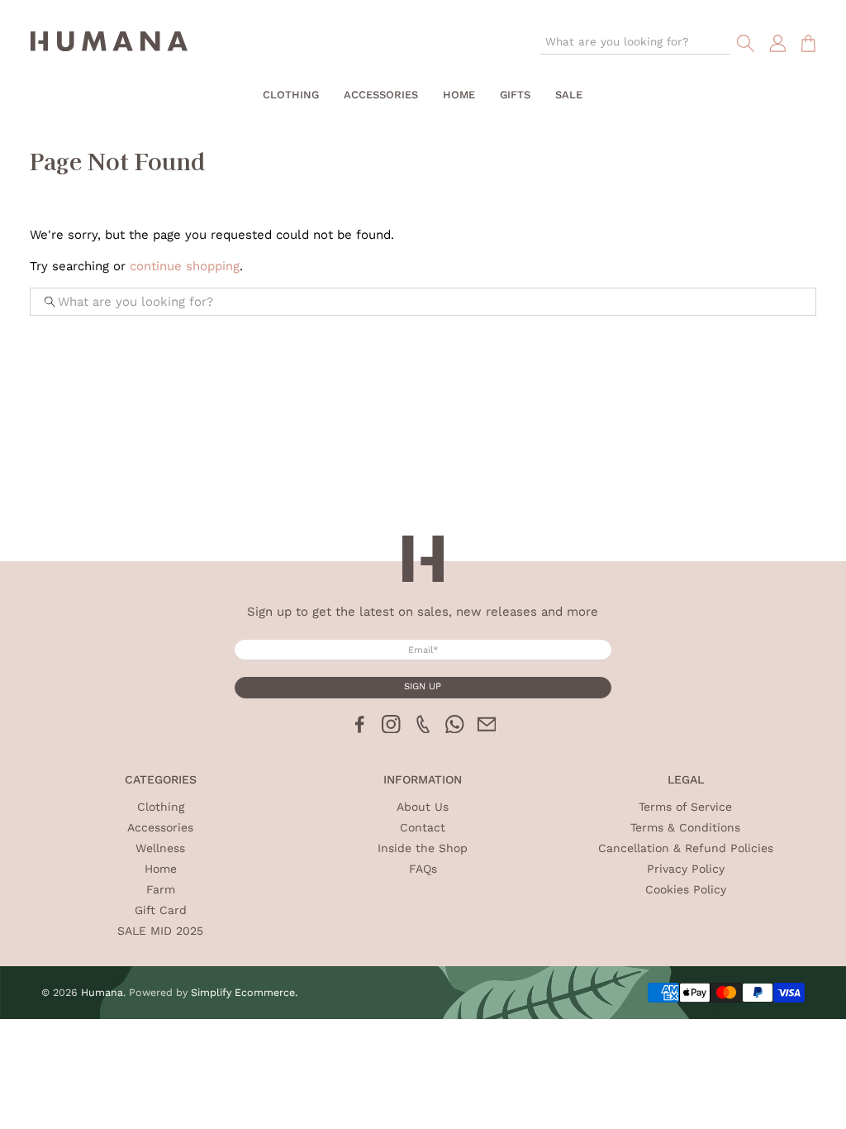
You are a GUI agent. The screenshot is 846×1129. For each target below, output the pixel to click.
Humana (102, 992)
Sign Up (422, 686)
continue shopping (185, 266)
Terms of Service (685, 806)
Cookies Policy (685, 889)
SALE (568, 94)
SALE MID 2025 (160, 930)
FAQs (423, 868)
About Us (423, 806)
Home (459, 94)
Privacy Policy (686, 868)
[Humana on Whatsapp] (454, 729)
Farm (160, 889)
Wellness (160, 848)
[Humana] (109, 43)
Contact (422, 827)
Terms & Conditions (685, 827)
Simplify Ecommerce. (244, 992)
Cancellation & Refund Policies (685, 848)
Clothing (291, 94)
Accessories (381, 94)
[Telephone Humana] (423, 729)
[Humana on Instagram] (391, 729)
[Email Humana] (487, 729)
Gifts (515, 94)
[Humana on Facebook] (359, 729)
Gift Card (161, 910)
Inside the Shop (423, 848)
